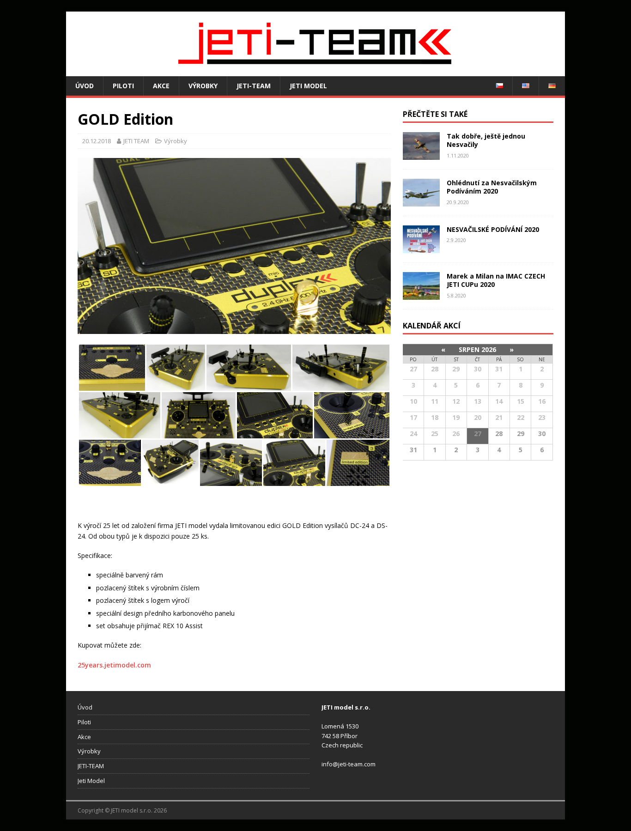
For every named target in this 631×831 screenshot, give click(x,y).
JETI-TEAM (254, 85)
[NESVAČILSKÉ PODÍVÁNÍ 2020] (421, 247)
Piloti (123, 85)
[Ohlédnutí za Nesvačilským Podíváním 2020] (421, 201)
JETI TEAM (136, 141)
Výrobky (203, 85)
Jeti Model (308, 85)
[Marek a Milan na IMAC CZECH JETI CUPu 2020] (421, 294)
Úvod (84, 85)
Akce (161, 85)
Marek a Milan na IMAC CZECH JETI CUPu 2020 (496, 280)
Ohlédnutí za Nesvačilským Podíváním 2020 (492, 186)
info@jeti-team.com (349, 764)
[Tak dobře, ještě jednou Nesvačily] (421, 154)
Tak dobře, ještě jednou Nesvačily (486, 140)
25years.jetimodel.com (114, 665)
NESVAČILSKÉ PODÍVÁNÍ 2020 (493, 229)
